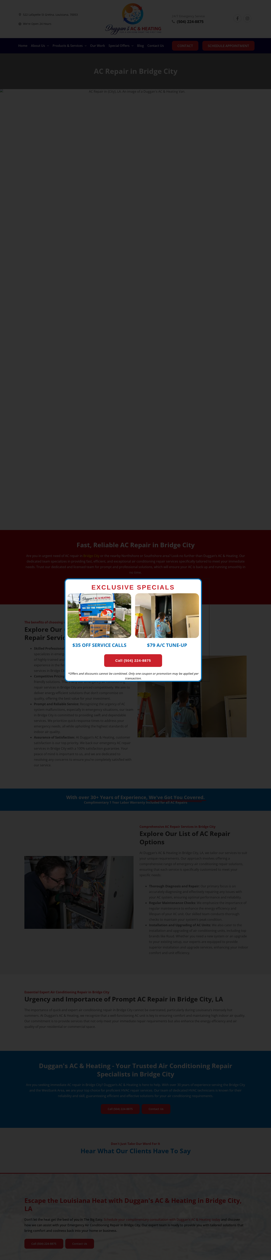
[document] (135, 630)
